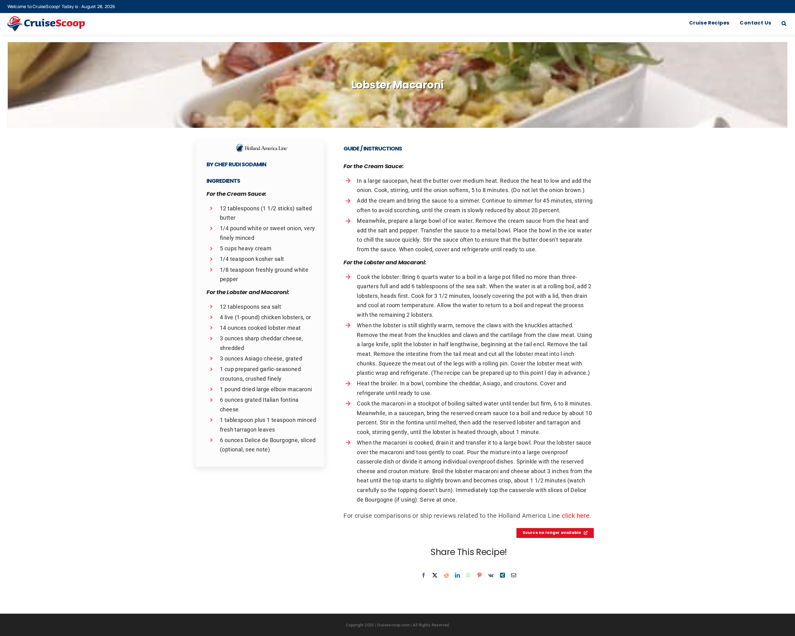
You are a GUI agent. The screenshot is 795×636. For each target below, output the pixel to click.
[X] (434, 575)
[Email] (513, 575)
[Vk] (491, 575)
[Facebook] (423, 575)
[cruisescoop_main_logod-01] (55, 19)
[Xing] (502, 575)
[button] (784, 23)
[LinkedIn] (457, 575)
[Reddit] (446, 575)
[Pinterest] (479, 575)
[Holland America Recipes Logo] (262, 146)
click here (575, 515)
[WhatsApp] (468, 575)
